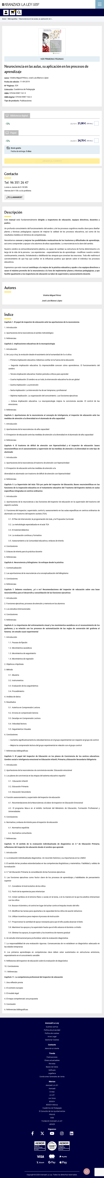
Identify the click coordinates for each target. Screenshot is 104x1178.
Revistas (52, 1064)
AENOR (52, 1124)
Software (52, 1070)
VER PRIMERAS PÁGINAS (52, 59)
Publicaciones (52, 1057)
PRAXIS (52, 1114)
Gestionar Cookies (52, 1040)
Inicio (4, 19)
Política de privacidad (52, 1030)
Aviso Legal (52, 1037)
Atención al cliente (52, 1048)
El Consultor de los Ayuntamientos (52, 1111)
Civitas (52, 1092)
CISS (52, 1118)
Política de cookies (52, 1033)
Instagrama (62, 1133)
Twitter (42, 1133)
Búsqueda (19, 12)
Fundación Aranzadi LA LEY (52, 1121)
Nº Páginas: (9, 85)
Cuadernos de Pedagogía (52, 1108)
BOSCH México (52, 1105)
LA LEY (52, 1095)
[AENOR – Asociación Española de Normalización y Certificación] (52, 1150)
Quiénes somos (52, 1027)
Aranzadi (52, 1088)
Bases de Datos (52, 1067)
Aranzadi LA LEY (52, 1085)
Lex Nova (52, 1098)
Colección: (9, 89)
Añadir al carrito (52, 161)
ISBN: (6, 93)
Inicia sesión (6, 12)
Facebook (32, 1133)
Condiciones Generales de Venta (52, 1077)
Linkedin (71, 1133)
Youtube (52, 1133)
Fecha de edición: (12, 82)
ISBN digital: (9, 97)
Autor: (7, 78)
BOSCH (52, 1101)
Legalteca (52, 1073)
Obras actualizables (52, 1060)
